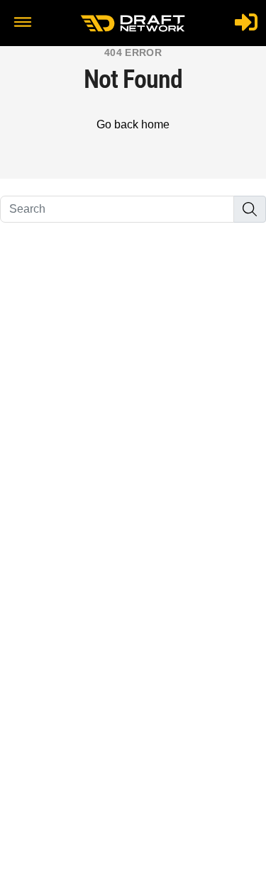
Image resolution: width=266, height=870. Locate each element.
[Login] (246, 22)
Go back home (133, 124)
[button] (23, 23)
